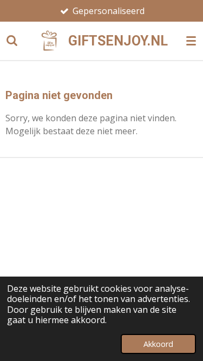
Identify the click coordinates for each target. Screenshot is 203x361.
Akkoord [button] (158, 344)
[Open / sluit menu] (191, 41)
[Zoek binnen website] (12, 41)
